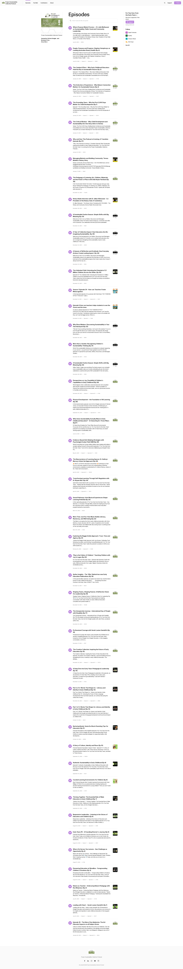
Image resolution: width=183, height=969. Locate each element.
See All (127, 45)
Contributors (44, 3)
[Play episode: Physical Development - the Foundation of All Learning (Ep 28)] (70, 400)
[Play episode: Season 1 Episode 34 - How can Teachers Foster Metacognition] (70, 290)
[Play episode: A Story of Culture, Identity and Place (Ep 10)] (70, 746)
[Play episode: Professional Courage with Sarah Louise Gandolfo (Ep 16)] (70, 631)
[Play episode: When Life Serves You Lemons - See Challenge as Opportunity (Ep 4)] (70, 850)
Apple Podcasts (132, 32)
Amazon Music (132, 38)
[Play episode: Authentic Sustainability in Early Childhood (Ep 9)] (70, 763)
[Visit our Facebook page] (84, 961)
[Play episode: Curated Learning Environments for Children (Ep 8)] (70, 780)
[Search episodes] (164, 3)
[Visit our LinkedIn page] (88, 961)
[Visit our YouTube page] (95, 961)
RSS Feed (130, 42)
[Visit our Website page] (98, 961)
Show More (44, 42)
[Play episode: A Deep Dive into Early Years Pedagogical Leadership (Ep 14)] (70, 669)
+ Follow (177, 3)
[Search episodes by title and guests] (70, 20)
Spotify (130, 35)
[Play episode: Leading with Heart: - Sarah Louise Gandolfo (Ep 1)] (70, 905)
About (51, 3)
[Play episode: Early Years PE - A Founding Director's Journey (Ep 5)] (70, 832)
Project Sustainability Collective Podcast (11, 2)
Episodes (28, 3)
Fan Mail (35, 3)
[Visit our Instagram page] (91, 961)
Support (130, 22)
